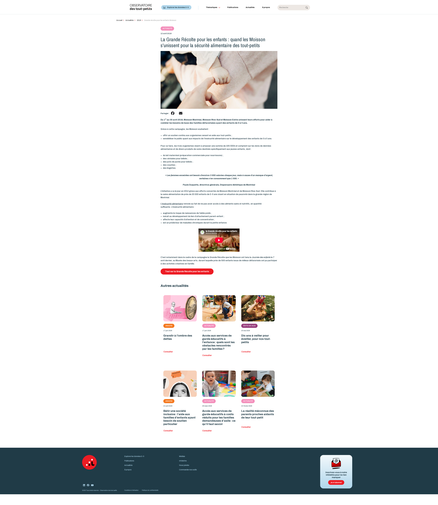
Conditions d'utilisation (131, 490)
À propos (266, 7)
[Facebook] (88, 485)
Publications (232, 7)
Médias (182, 456)
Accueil (119, 20)
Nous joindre (184, 465)
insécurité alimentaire (172, 204)
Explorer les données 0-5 (178, 7)
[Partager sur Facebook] (172, 113)
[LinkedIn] (84, 485)
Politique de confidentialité (150, 490)
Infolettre (183, 461)
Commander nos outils (188, 470)
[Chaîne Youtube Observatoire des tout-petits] (92, 485)
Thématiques (211, 7)
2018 (139, 20)
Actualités (250, 7)
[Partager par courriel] (180, 113)
